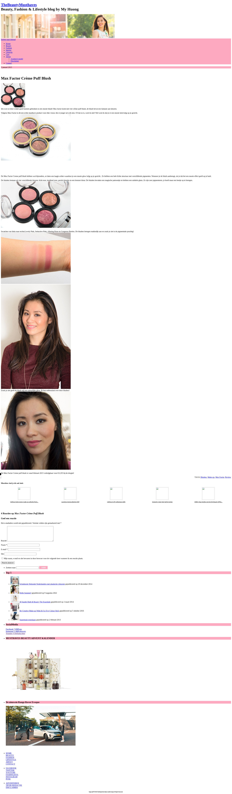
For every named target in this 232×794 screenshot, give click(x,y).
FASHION (10, 757)
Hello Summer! (25, 593)
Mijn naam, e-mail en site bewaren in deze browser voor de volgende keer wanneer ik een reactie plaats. (43, 558)
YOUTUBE (10, 772)
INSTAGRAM (11, 777)
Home (8, 44)
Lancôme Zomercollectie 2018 (70, 502)
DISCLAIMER (12, 787)
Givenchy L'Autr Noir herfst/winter (162, 502)
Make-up (211, 477)
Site (2, 554)
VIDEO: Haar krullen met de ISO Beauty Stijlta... (208, 502)
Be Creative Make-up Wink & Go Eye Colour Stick (39, 611)
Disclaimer (15, 61)
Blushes (204, 477)
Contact (9, 63)
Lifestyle (9, 52)
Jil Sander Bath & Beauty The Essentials (35, 602)
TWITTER (10, 770)
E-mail (4, 549)
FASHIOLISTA (12, 775)
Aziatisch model (17, 59)
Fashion (9, 48)
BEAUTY (10, 755)
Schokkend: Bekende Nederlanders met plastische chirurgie (42, 584)
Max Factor (219, 477)
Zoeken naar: (11, 568)
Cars (7, 54)
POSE (8, 779)
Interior (8, 50)
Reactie (4, 541)
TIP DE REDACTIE (14, 785)
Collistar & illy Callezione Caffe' (116, 502)
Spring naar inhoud (8, 40)
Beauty (8, 46)
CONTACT (10, 764)
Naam (4, 545)
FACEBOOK (11, 768)
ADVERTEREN (12, 783)
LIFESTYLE (11, 760)
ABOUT (9, 762)
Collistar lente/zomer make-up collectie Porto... (24, 502)
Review (228, 477)
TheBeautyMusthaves (19, 5)
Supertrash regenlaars (28, 620)
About (8, 57)
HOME (9, 753)
